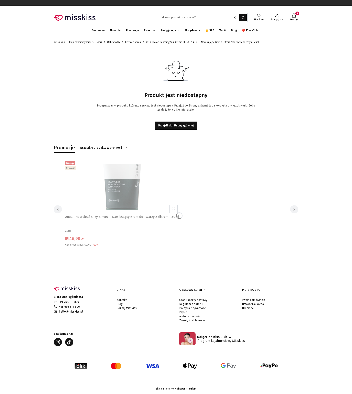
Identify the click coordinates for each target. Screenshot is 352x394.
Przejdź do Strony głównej (176, 125)
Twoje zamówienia (253, 300)
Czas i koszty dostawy (193, 300)
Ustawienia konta (253, 304)
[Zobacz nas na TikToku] (69, 345)
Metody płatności (190, 316)
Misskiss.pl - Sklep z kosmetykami (72, 42)
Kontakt (122, 300)
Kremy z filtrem (133, 42)
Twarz (99, 42)
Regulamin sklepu (191, 304)
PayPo (183, 312)
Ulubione (248, 308)
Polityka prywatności (192, 308)
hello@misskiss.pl (71, 311)
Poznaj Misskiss (127, 308)
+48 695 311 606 (69, 306)
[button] (243, 17)
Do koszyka (122, 255)
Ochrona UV (113, 42)
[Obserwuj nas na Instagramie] (58, 345)
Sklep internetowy (176, 388)
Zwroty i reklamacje (192, 320)
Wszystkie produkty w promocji (101, 147)
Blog (120, 304)
